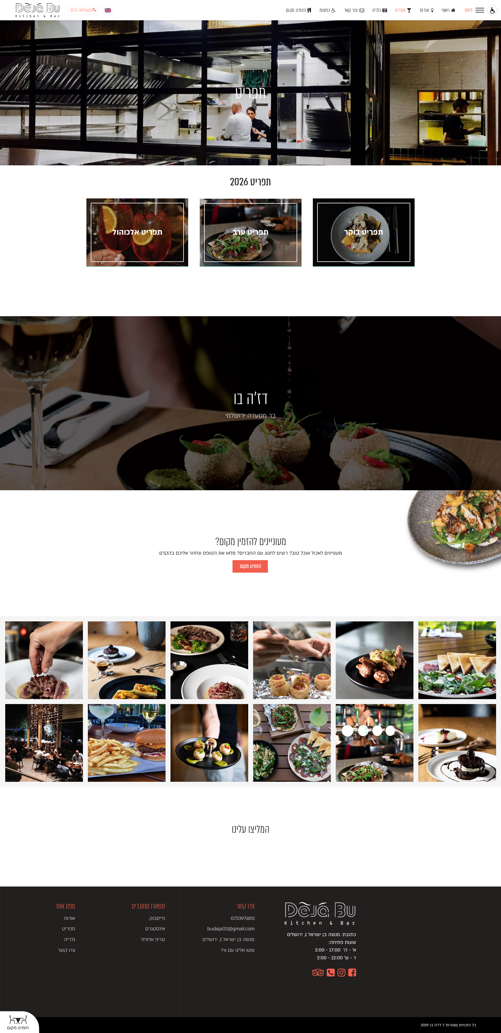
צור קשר (351, 10)
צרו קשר (66, 950)
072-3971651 (81, 10)
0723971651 (243, 918)
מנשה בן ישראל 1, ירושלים (228, 939)
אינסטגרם (155, 928)
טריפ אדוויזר (152, 939)
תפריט (400, 10)
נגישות (325, 10)
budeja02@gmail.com (231, 928)
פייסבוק (157, 918)
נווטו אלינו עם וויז (238, 950)
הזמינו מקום (296, 10)
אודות (424, 10)
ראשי (446, 10)
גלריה (376, 10)
